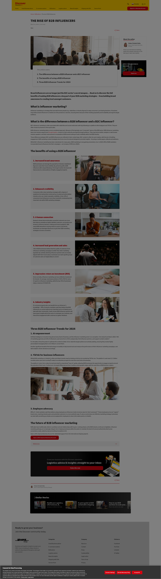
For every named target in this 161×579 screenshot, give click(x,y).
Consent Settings (110, 572)
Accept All (137, 572)
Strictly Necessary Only (123, 572)
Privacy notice (24, 577)
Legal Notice (31, 577)
